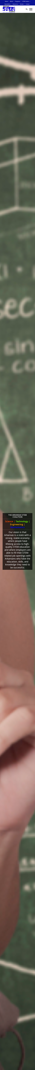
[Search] (25, 9)
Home (6, 1)
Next (31, 541)
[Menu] (29, 9)
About (11, 1)
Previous (4, 541)
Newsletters (7, 4)
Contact (28, 4)
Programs (17, 1)
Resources (15, 4)
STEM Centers (25, 1)
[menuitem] (6, 1)
